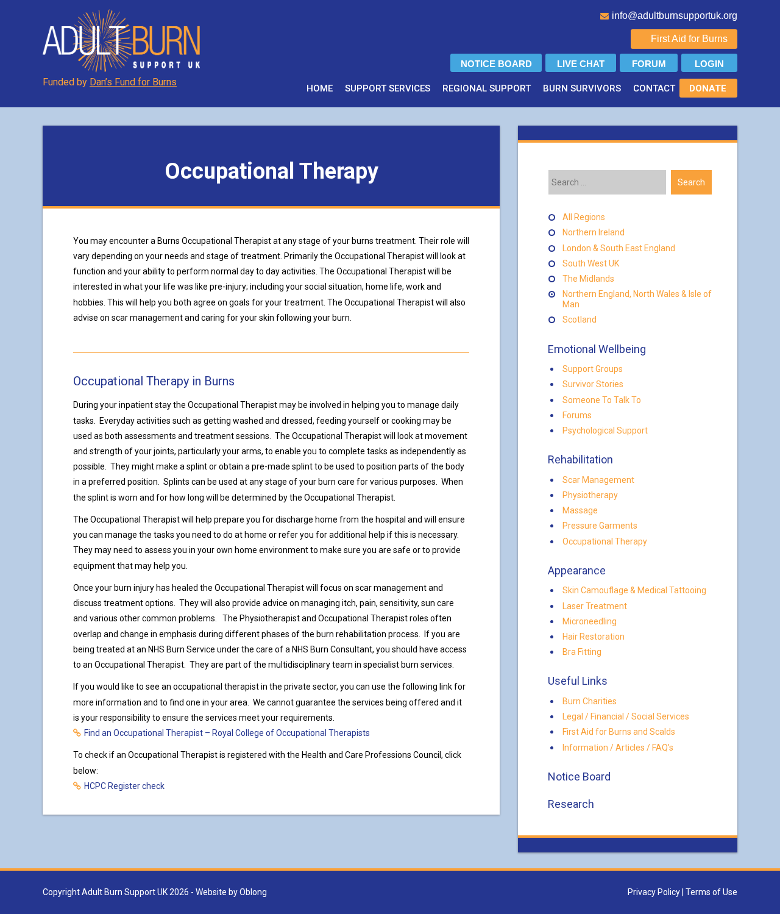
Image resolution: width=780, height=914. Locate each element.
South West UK (590, 263)
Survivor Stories (592, 384)
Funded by (110, 82)
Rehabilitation (579, 459)
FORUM (649, 64)
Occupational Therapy (604, 541)
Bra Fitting (581, 652)
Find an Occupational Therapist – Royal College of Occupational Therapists (227, 733)
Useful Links (576, 680)
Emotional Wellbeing (595, 349)
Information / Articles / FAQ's (617, 747)
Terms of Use (711, 892)
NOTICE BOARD (496, 64)
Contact (654, 88)
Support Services (387, 88)
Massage (580, 510)
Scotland (579, 319)
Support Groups (592, 369)
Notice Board (578, 776)
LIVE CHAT (580, 64)
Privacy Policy (654, 892)
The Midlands (588, 279)
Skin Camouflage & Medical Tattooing (634, 590)
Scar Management (598, 480)
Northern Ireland (593, 232)
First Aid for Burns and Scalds (618, 732)
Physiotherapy (590, 495)
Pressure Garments (599, 525)
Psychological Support (605, 430)
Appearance (575, 570)
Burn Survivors (582, 88)
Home (320, 88)
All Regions (583, 217)
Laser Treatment (594, 606)
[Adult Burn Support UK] (123, 40)
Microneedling (589, 621)
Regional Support (486, 88)
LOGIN (709, 64)
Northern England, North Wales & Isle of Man (637, 299)
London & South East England (618, 248)
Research (569, 804)
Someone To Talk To (601, 400)
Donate (707, 88)
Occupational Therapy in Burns (154, 381)
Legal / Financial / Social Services (625, 716)
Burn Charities (589, 701)
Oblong (253, 892)
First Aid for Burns (689, 39)
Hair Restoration (593, 636)
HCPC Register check (124, 786)
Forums (577, 415)
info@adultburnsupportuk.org (674, 15)
